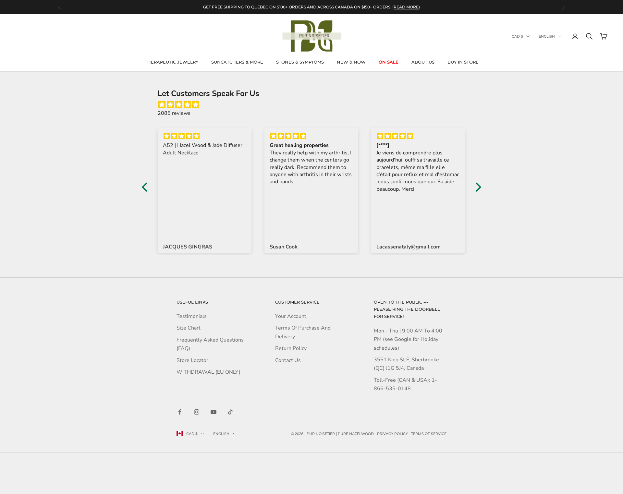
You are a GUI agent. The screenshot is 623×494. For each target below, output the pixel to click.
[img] (315, 104)
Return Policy (291, 348)
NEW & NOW (351, 62)
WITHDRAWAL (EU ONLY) (208, 372)
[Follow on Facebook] (180, 412)
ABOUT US (422, 62)
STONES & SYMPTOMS (300, 62)
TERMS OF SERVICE (428, 433)
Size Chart (189, 327)
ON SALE (388, 62)
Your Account (290, 316)
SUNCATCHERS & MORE (237, 62)
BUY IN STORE (463, 62)
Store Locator (192, 360)
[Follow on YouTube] (213, 412)
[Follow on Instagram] (196, 412)
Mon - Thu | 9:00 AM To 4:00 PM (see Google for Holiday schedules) (408, 339)
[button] (146, 186)
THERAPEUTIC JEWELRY (171, 62)
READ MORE (406, 7)
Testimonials (192, 316)
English (547, 36)
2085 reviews (174, 113)
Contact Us (288, 360)
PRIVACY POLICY (392, 433)
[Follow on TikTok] (230, 412)
